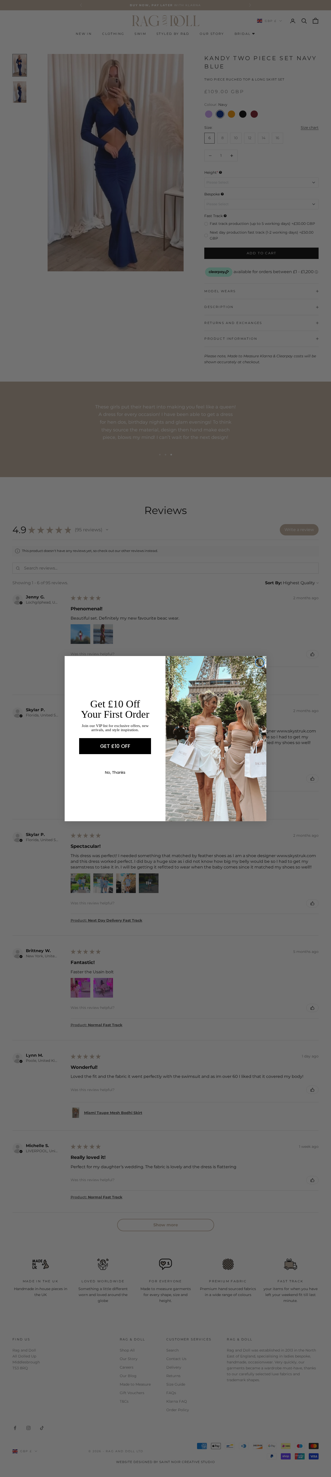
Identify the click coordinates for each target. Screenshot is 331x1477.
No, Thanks (115, 772)
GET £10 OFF (115, 746)
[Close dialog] (259, 662)
